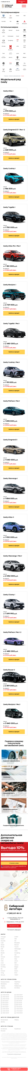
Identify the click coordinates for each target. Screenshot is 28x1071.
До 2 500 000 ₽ (5, 999)
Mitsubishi (17, 943)
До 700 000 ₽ (4, 1005)
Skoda (2, 946)
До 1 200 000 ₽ (5, 1009)
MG (1, 969)
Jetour (16, 961)
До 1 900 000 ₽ (18, 1013)
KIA (15, 941)
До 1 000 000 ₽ (5, 995)
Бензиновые (4, 1020)
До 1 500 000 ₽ (5, 997)
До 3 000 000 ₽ (18, 999)
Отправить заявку (14, 863)
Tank (2, 961)
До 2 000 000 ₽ (18, 997)
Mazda (2, 953)
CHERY (16, 937)
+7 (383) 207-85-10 (5, 1)
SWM (15, 969)
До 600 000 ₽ (18, 1003)
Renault (16, 945)
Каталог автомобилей (14, 76)
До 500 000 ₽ (4, 1003)
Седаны (3, 986)
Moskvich (16, 957)
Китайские (4, 1029)
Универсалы (17, 986)
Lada (2, 943)
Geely (15, 950)
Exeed (2, 939)
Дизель (3, 1022)
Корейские (17, 1029)
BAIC (15, 963)
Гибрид (16, 1020)
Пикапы (16, 984)
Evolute (3, 971)
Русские (3, 1030)
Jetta (2, 959)
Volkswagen (17, 948)
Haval (2, 950)
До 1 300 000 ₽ (18, 995)
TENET (16, 975)
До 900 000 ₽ (4, 1007)
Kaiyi (15, 959)
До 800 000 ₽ (18, 1005)
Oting (2, 973)
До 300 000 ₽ (4, 1001)
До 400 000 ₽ (18, 1001)
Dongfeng (17, 953)
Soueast (3, 965)
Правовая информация (14, 1054)
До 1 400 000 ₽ (18, 1009)
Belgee (16, 967)
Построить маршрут (14, 930)
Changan (3, 937)
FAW (15, 939)
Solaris (16, 971)
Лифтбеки (17, 982)
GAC (15, 955)
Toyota (16, 946)
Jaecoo (16, 965)
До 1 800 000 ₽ (5, 1013)
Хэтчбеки (17, 988)
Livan (2, 963)
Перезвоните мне (21, 2)
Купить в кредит (14, 119)
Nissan (2, 945)
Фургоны (3, 988)
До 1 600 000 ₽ (5, 1011)
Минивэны (4, 984)
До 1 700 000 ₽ (18, 1011)
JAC (2, 955)
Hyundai (3, 941)
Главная (6, 76)
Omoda (3, 957)
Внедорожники (5, 982)
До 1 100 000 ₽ (18, 1007)
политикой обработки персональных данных (13, 866)
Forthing (3, 967)
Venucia (3, 975)
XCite (15, 973)
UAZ (2, 948)
